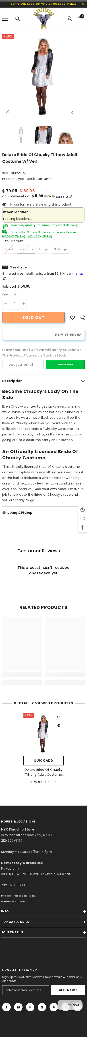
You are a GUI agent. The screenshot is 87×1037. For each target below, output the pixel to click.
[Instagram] (18, 1007)
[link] (72, 317)
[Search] (17, 18)
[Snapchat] (54, 1007)
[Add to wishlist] (59, 717)
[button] (72, 112)
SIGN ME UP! (68, 990)
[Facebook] (6, 1007)
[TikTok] (42, 1007)
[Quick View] (59, 725)
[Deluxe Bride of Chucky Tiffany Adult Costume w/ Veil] (43, 733)
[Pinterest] (30, 1007)
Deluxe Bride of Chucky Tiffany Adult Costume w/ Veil (43, 772)
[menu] (5, 18)
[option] (43, 75)
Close (83, 4)
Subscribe (65, 364)
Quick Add (43, 760)
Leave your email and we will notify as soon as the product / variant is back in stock (41, 353)
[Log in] (69, 18)
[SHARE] (81, 317)
